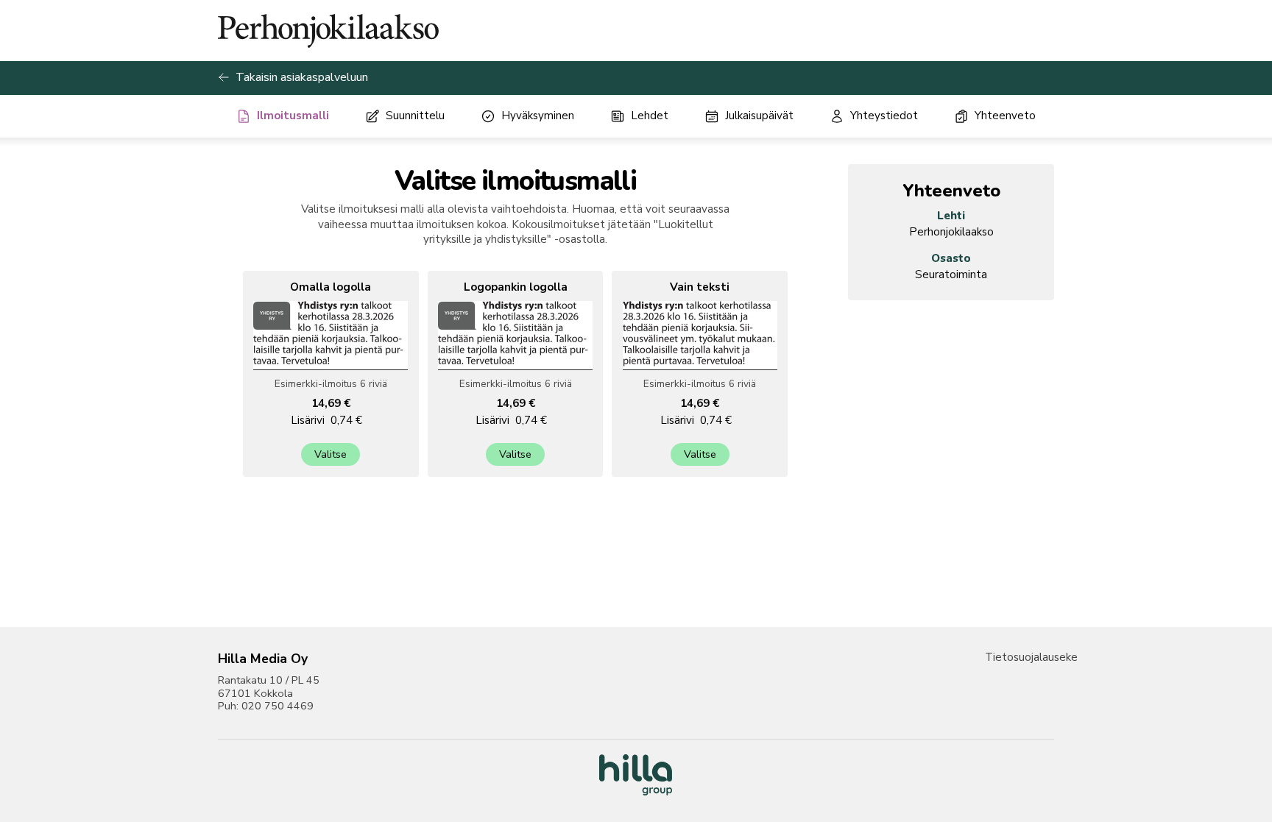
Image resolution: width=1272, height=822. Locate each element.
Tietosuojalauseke (1031, 657)
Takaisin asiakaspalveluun (302, 77)
